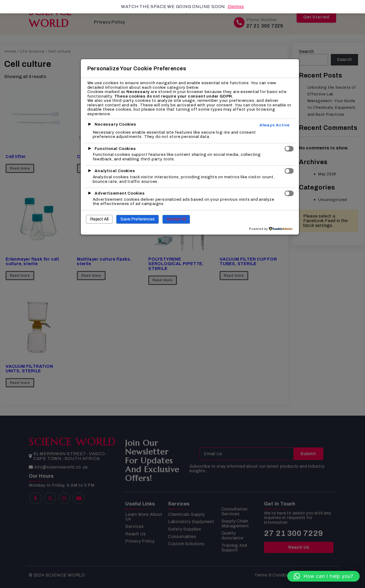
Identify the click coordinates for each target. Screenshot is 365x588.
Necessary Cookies (115, 124)
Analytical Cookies (115, 171)
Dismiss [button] (236, 6)
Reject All (99, 219)
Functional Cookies (115, 148)
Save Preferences (138, 219)
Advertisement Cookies (120, 193)
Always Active (274, 125)
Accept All (176, 219)
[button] (323, 576)
